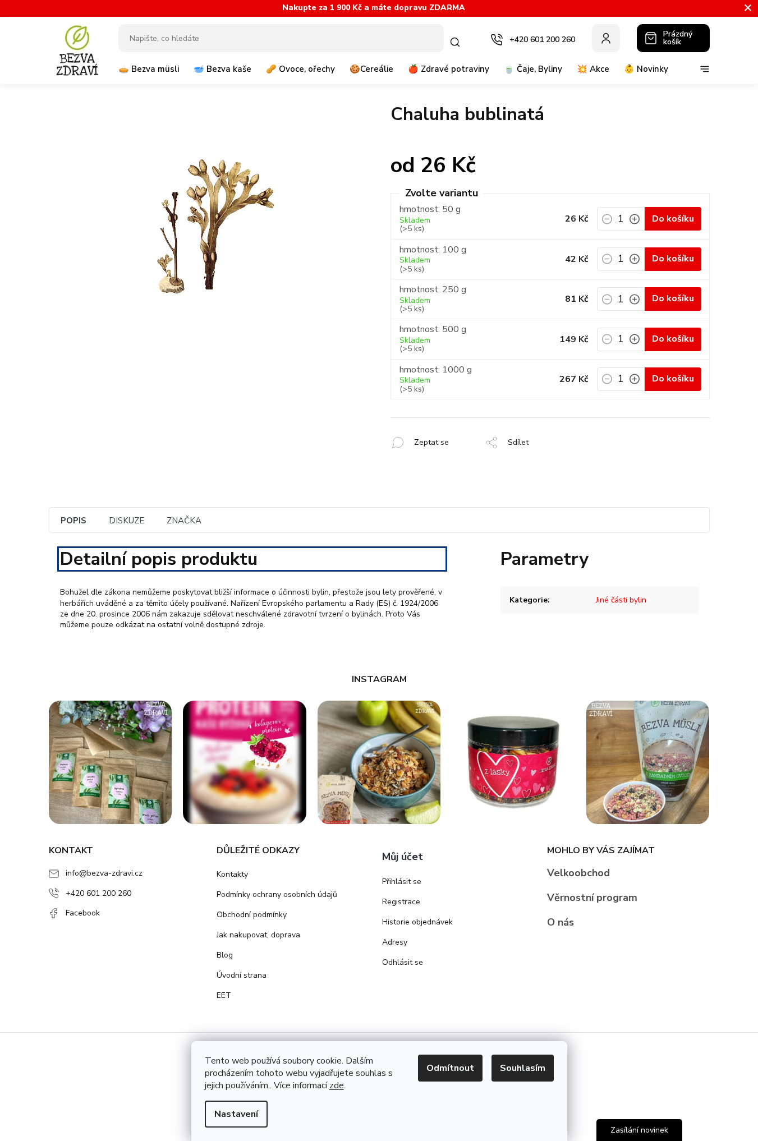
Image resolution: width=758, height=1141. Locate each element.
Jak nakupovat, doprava (258, 935)
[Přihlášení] (606, 38)
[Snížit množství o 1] (607, 222)
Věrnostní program (592, 897)
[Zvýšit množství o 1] (634, 222)
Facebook (83, 913)
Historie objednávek (417, 922)
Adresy (394, 942)
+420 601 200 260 (98, 893)
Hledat (457, 42)
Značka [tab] (184, 520)
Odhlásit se (402, 962)
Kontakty (232, 874)
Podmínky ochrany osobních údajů (277, 894)
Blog (225, 955)
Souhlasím (522, 1068)
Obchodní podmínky (252, 914)
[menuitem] (148, 73)
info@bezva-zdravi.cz (104, 873)
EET (224, 995)
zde (336, 1085)
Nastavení (236, 1114)
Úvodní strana (242, 975)
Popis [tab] (73, 520)
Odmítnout (450, 1068)
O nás (560, 922)
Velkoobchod (578, 873)
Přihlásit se (401, 881)
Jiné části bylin (621, 600)
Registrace (401, 901)
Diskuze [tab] (126, 520)
